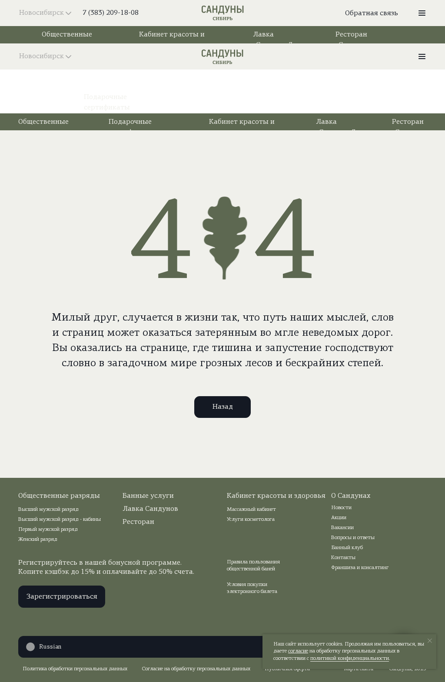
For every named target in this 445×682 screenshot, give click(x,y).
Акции (338, 517)
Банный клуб (347, 547)
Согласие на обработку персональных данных (196, 669)
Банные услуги (148, 496)
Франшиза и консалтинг (360, 567)
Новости (341, 507)
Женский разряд (37, 539)
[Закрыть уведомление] (429, 640)
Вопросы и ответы (353, 537)
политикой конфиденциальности (349, 658)
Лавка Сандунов (150, 509)
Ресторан (138, 522)
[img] (223, 13)
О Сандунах (350, 496)
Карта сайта (358, 669)
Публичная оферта (287, 669)
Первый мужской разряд (48, 529)
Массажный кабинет (251, 509)
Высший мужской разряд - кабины (59, 519)
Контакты (343, 557)
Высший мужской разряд (48, 509)
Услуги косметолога (251, 519)
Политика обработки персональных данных (75, 669)
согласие (298, 651)
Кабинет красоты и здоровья (276, 496)
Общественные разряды (59, 496)
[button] (422, 13)
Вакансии (342, 527)
